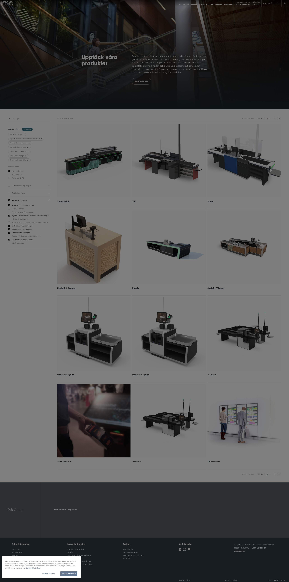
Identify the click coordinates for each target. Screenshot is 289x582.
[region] (41, 567)
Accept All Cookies (69, 573)
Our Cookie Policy (33, 568)
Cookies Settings (48, 573)
